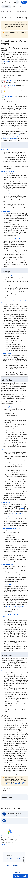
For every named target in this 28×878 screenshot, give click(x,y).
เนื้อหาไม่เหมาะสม (6, 211)
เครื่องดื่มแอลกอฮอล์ (6, 450)
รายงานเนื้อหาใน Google (17, 513)
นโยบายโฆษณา (5, 61)
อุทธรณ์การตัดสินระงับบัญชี (9, 138)
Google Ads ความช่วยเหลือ (11, 2)
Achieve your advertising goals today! (10, 836)
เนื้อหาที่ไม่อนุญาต (10, 80)
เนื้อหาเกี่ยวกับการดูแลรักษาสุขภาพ (10, 528)
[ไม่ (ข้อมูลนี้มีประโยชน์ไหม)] (25, 797)
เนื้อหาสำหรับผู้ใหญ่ (6, 407)
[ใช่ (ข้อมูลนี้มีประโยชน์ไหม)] (21, 797)
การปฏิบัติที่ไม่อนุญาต (10, 85)
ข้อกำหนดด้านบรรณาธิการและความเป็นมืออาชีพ (14, 671)
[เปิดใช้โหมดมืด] (23, 857)
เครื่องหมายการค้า (6, 584)
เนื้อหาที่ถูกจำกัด (9, 91)
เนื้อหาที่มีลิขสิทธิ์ (5, 502)
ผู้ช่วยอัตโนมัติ (21, 876)
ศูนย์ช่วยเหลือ (6, 6)
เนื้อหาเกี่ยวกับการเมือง (7, 564)
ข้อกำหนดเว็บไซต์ (9, 96)
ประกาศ (21, 6)
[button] (2, 2)
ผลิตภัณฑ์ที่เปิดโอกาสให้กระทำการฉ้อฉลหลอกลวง (14, 194)
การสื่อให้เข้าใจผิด (6, 353)
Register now (5, 845)
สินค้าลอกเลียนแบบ (6, 150)
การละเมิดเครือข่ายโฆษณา (8, 276)
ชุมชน (14, 6)
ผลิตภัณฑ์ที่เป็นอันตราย (7, 171)
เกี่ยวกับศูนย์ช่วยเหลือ (18, 865)
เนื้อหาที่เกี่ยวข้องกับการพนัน (9, 517)
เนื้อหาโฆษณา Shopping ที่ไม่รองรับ (11, 239)
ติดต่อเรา (22, 508)
